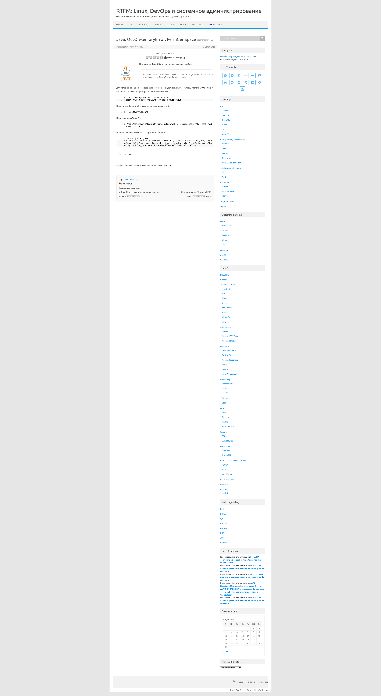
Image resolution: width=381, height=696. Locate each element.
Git (223, 172)
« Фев (225, 651)
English (225, 493)
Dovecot (225, 417)
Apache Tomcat (228, 340)
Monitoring (225, 379)
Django (225, 464)
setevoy (127, 46)
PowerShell (225, 542)
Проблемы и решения (139, 165)
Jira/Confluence (227, 201)
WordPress (227, 474)
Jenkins (225, 110)
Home (223, 56)
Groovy (223, 528)
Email (222, 408)
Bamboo (225, 115)
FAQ (131, 24)
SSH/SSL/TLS (227, 440)
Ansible (225, 143)
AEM (224, 469)
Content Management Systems (233, 460)
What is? (223, 279)
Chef (224, 148)
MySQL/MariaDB (229, 350)
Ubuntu (225, 240)
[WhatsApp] (239, 75)
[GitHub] (232, 82)
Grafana (225, 388)
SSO (224, 436)
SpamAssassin (228, 426)
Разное (223, 489)
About (183, 24)
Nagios (225, 398)
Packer (225, 186)
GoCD (224, 129)
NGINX (225, 331)
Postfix (225, 421)
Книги (158, 24)
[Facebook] (239, 82)
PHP (222, 533)
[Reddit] (259, 82)
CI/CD (222, 106)
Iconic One (234, 690)
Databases (224, 346)
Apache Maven (228, 191)
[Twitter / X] (246, 82)
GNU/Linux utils (227, 479)
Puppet (225, 153)
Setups (223, 206)
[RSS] (242, 89)
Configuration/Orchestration (232, 139)
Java (126, 165)
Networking (225, 446)
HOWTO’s (224, 275)
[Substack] (225, 82)
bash (222, 509)
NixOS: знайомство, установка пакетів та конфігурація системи (242, 568)
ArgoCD (225, 134)
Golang (223, 523)
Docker (225, 302)
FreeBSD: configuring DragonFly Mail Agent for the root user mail (240, 559)
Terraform (226, 158)
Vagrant (225, 312)
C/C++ (222, 518)
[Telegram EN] (232, 75)
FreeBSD (224, 250)
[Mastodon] (259, 75)
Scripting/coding (235, 56)
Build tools (225, 182)
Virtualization (226, 289)
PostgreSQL (227, 355)
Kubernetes (227, 307)
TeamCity (167, 165)
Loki (226, 392)
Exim (224, 412)
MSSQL (225, 369)
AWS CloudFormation (231, 162)
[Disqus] (165, 243)
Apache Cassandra (230, 360)
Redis (224, 364)
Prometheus (227, 383)
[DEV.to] (246, 75)
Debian (225, 230)
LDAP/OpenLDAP (229, 374)
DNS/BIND (226, 450)
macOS (223, 255)
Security (223, 432)
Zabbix (225, 402)
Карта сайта (198, 24)
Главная (120, 24)
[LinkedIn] (253, 82)
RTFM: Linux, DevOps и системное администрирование (189, 10)
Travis (224, 124)
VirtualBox (226, 317)
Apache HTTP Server (231, 336)
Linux (222, 221)
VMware (225, 322)
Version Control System (230, 168)
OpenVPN (226, 455)
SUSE (224, 244)
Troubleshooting (227, 284)
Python (223, 514)
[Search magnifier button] (262, 38)
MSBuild (225, 196)
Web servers (225, 327)
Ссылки (170, 24)
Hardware (224, 484)
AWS (224, 293)
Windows (224, 259)
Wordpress (263, 690)
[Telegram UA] (225, 75)
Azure (224, 298)
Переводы (144, 24)
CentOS (225, 235)
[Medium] (253, 75)
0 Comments (209, 46)
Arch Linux (226, 225)
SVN (224, 177)
